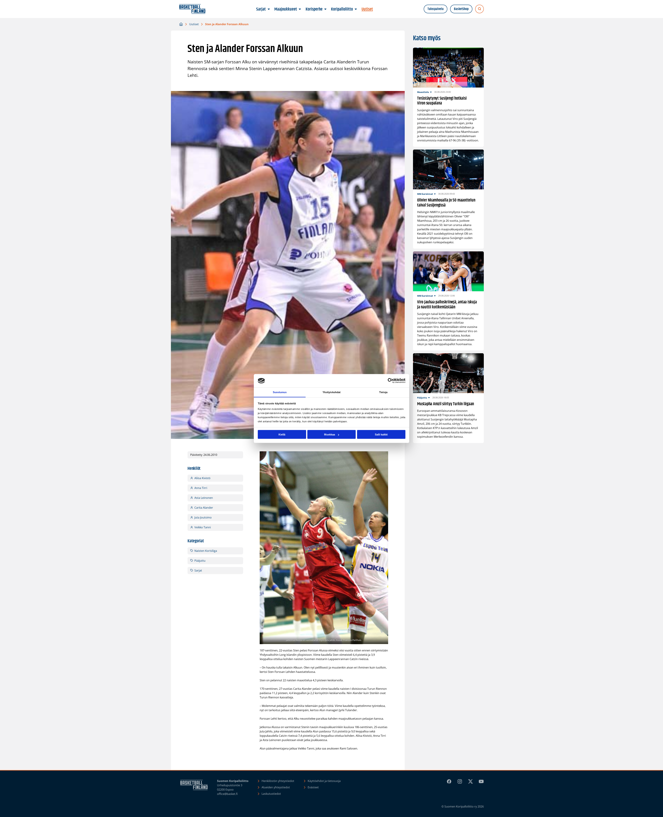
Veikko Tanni (202, 527)
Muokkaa (329, 434)
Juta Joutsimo (203, 517)
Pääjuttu (199, 561)
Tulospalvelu (435, 9)
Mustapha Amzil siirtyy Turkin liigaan (445, 404)
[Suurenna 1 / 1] (383, 456)
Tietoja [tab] (383, 392)
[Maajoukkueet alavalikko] (300, 9)
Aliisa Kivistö (202, 478)
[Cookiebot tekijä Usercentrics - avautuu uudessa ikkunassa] (390, 380)
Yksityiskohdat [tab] (331, 392)
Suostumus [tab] (280, 392)
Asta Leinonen (203, 498)
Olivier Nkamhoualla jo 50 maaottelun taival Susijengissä (446, 203)
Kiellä (281, 434)
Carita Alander (203, 508)
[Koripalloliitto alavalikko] (356, 9)
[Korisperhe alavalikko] (325, 9)
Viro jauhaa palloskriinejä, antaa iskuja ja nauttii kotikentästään (447, 305)
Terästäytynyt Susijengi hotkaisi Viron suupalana (442, 101)
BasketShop (461, 9)
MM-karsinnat (425, 193)
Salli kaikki (381, 434)
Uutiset (194, 24)
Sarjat (198, 570)
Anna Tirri (200, 488)
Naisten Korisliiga (205, 551)
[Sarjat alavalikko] (269, 9)
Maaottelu (423, 92)
